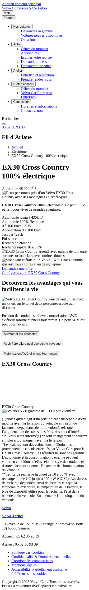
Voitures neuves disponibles (41, 35)
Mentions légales (24, 565)
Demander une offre (36, 66)
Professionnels (23, 84)
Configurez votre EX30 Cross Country (31, 273)
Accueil (17, 147)
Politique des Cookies (27, 552)
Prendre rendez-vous (36, 79)
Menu (7, 13)
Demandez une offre (17, 268)
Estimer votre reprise (36, 57)
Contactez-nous (32, 110)
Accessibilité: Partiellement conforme (39, 569)
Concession (21, 102)
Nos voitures (22, 26)
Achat (17, 44)
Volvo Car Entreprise (36, 93)
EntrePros (28, 97)
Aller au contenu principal (21, 4)
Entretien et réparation (37, 75)
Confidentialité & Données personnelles (41, 557)
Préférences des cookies (29, 574)
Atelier (17, 70)
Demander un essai (35, 62)
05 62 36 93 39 (13, 127)
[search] (4, 124)
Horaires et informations (39, 106)
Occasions (28, 40)
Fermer (9, 18)
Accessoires (30, 53)
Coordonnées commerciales (32, 561)
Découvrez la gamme (37, 31)
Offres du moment (34, 49)
